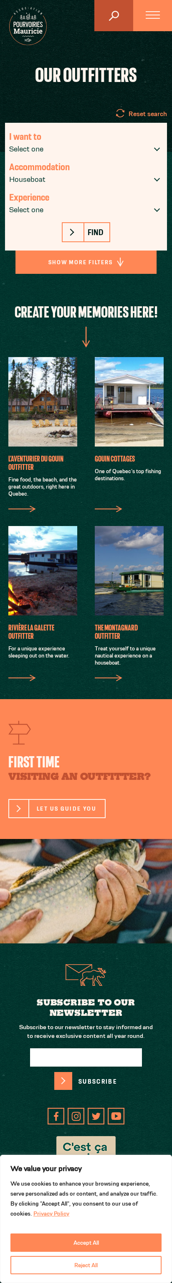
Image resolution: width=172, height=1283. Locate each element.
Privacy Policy (51, 1213)
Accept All (86, 1242)
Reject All (86, 1265)
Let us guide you (66, 808)
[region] (86, 1219)
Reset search (148, 113)
